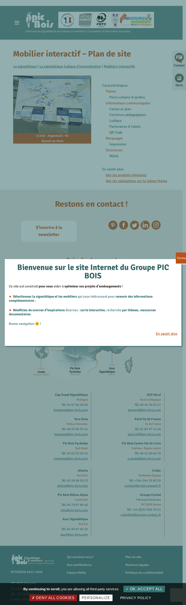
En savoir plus (166, 333)
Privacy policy (135, 598)
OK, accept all (145, 589)
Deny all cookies (55, 598)
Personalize (96, 598)
